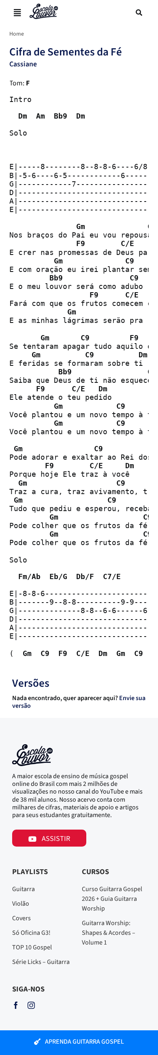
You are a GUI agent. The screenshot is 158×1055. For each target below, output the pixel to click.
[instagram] (31, 1005)
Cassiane (23, 64)
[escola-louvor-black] (44, 6)
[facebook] (15, 1005)
